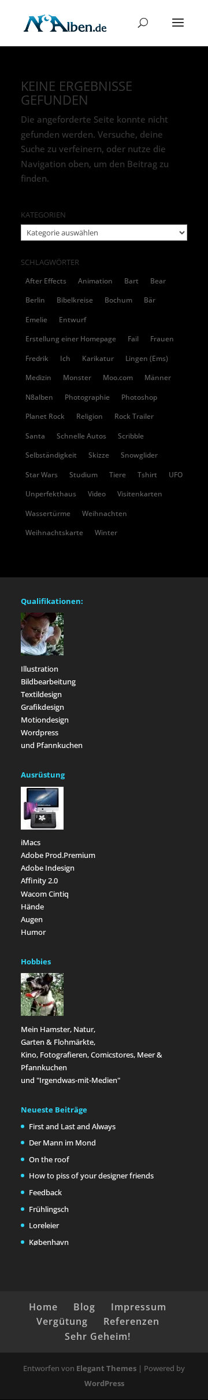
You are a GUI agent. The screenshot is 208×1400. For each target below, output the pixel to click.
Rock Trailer (134, 416)
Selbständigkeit (51, 455)
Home (43, 1306)
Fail (133, 339)
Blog (84, 1306)
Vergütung (62, 1321)
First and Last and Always (72, 1126)
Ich (65, 358)
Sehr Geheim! (98, 1336)
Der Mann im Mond (62, 1142)
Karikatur (98, 358)
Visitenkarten (139, 494)
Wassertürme (47, 513)
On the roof (49, 1159)
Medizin (38, 377)
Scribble (131, 436)
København (49, 1242)
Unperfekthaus (50, 494)
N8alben (39, 397)
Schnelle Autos (81, 436)
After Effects (45, 281)
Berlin (35, 300)
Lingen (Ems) (146, 358)
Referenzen (131, 1321)
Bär (149, 300)
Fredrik (37, 358)
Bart (131, 281)
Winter (106, 532)
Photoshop (139, 397)
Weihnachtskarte (54, 532)
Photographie (87, 397)
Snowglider (139, 455)
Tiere (117, 475)
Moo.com (118, 377)
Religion (89, 416)
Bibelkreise (75, 300)
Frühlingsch (49, 1209)
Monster (77, 377)
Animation (95, 281)
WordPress (104, 1383)
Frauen (162, 339)
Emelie (36, 320)
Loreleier (44, 1225)
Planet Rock (45, 416)
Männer (157, 377)
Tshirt (147, 475)
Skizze (98, 455)
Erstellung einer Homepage (70, 339)
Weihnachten (104, 513)
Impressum (138, 1306)
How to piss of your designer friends (91, 1175)
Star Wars (41, 475)
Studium (83, 475)
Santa (35, 436)
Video (97, 494)
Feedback (45, 1192)
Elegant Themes (106, 1368)
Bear (158, 281)
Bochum (118, 300)
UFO (176, 475)
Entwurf (72, 320)
